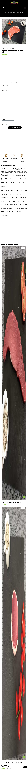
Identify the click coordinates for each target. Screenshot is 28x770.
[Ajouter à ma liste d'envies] (24, 248)
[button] (16, 8)
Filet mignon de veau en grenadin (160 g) (15, 763)
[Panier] (22, 8)
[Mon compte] (19, 8)
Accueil (4, 47)
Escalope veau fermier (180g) (12, 502)
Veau (13, 47)
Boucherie (9, 47)
